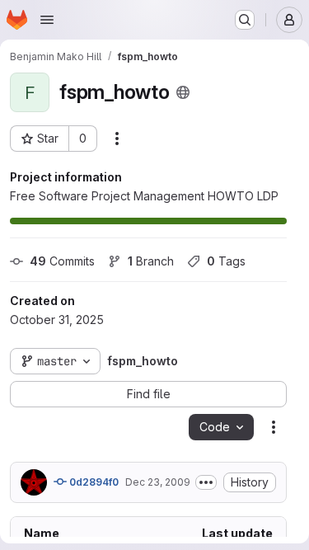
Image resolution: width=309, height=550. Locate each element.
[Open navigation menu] (47, 20)
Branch (151, 261)
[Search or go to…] (245, 20)
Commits (62, 261)
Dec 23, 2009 (157, 482)
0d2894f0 (93, 482)
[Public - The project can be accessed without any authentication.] (183, 92)
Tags (226, 261)
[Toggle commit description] (206, 482)
